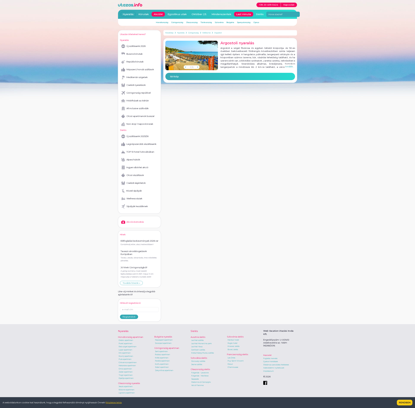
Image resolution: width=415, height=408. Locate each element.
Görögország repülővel (138, 92)
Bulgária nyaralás (163, 336)
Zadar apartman (126, 372)
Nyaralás (180, 33)
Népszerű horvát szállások (140, 69)
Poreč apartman (125, 343)
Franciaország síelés (237, 354)
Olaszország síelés (200, 369)
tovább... (289, 66)
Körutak (143, 14)
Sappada (195, 379)
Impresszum (268, 371)
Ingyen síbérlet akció (137, 167)
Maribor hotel (233, 340)
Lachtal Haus (196, 346)
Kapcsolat (267, 355)
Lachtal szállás (197, 340)
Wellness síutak (134, 198)
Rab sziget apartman (127, 346)
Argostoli (218, 33)
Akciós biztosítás (135, 222)
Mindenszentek (221, 14)
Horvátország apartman (130, 337)
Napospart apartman (164, 340)
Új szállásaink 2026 (136, 46)
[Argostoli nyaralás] (191, 55)
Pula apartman (125, 359)
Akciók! (158, 14)
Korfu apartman (162, 364)
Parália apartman (162, 361)
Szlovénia (219, 22)
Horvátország (162, 22)
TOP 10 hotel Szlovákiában (140, 151)
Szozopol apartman (163, 343)
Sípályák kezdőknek (137, 206)
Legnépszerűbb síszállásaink (141, 144)
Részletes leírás (114, 402)
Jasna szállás (196, 364)
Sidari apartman (162, 367)
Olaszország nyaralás (129, 383)
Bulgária (230, 22)
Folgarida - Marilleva (199, 376)
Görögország (193, 33)
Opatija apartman (126, 378)
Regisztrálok (129, 316)
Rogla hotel (232, 343)
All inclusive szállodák (137, 108)
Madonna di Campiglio (201, 382)
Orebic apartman (126, 340)
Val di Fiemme (197, 385)
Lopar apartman (125, 350)
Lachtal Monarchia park (201, 343)
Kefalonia (206, 33)
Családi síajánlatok (136, 183)
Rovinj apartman (126, 356)
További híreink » (131, 283)
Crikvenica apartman (128, 362)
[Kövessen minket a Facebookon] (265, 383)
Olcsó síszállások (135, 175)
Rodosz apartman (162, 354)
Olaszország (192, 22)
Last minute (243, 14)
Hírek (123, 234)
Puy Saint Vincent (235, 361)
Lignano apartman (127, 393)
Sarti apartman (161, 351)
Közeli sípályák (134, 190)
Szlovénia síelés (235, 336)
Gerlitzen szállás (198, 350)
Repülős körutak (135, 61)
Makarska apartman (127, 365)
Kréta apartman (161, 358)
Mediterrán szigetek (137, 77)
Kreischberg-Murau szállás (202, 353)
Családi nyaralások (136, 85)
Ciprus (256, 22)
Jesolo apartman (126, 386)
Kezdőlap (169, 33)
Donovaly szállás (198, 361)
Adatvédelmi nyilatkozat (273, 368)
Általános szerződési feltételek (276, 365)
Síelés (260, 14)
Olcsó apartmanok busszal (140, 116)
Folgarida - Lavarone (200, 373)
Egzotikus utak (177, 14)
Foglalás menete (270, 358)
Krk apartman (125, 353)
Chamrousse (233, 367)
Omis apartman (125, 369)
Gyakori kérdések (270, 361)
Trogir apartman (126, 375)
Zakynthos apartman (164, 370)
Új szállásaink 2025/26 (137, 136)
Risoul (230, 364)
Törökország (206, 22)
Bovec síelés (233, 349)
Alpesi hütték (133, 159)
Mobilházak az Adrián (137, 100)
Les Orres (231, 358)
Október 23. (199, 14)
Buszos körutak (134, 54)
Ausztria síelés (198, 337)
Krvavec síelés (233, 346)
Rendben (404, 402)
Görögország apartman (166, 348)
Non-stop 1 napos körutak (139, 124)
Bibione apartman (126, 390)
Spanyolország (243, 22)
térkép (174, 76)
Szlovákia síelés (199, 358)
